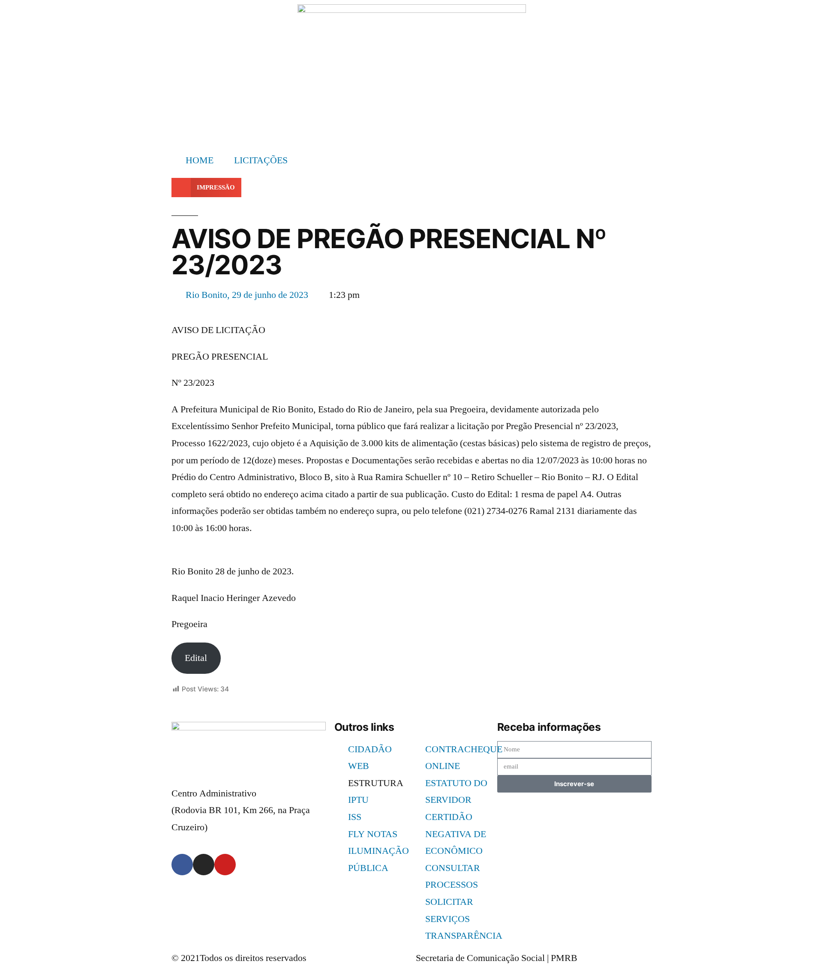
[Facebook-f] (182, 864)
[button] (206, 187)
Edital (196, 658)
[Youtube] (225, 864)
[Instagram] (203, 864)
